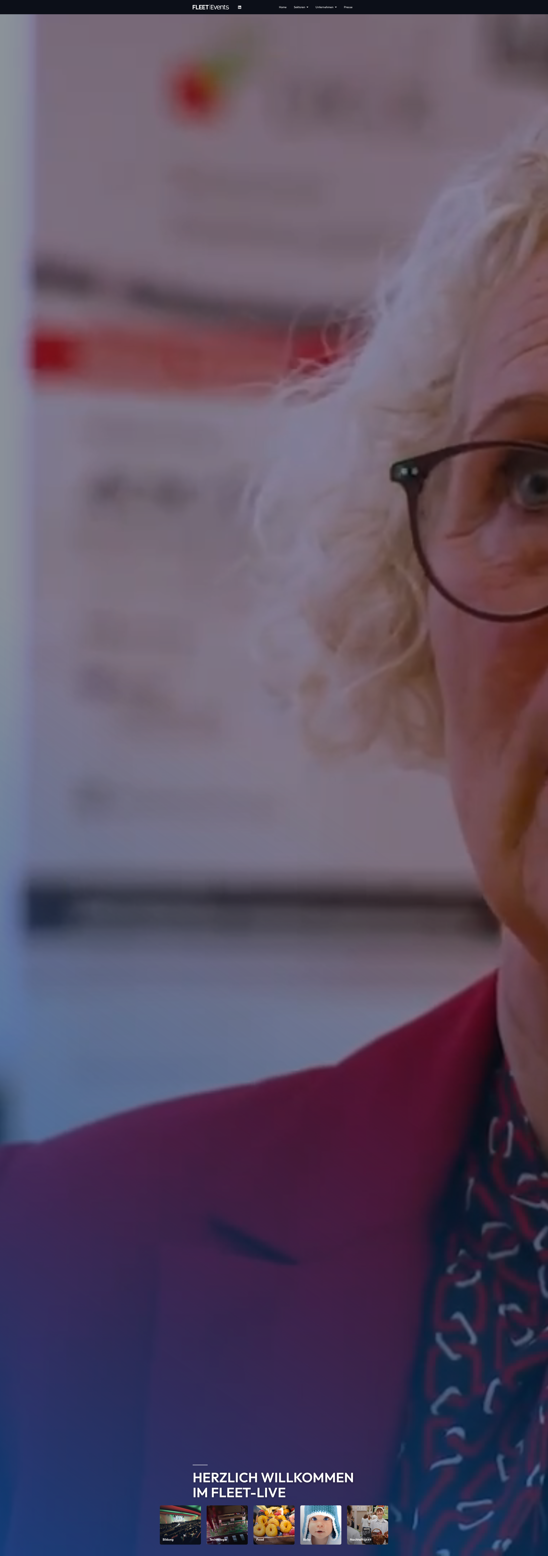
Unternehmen (324, 7)
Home (283, 7)
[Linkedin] (239, 7)
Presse (348, 7)
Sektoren (299, 7)
